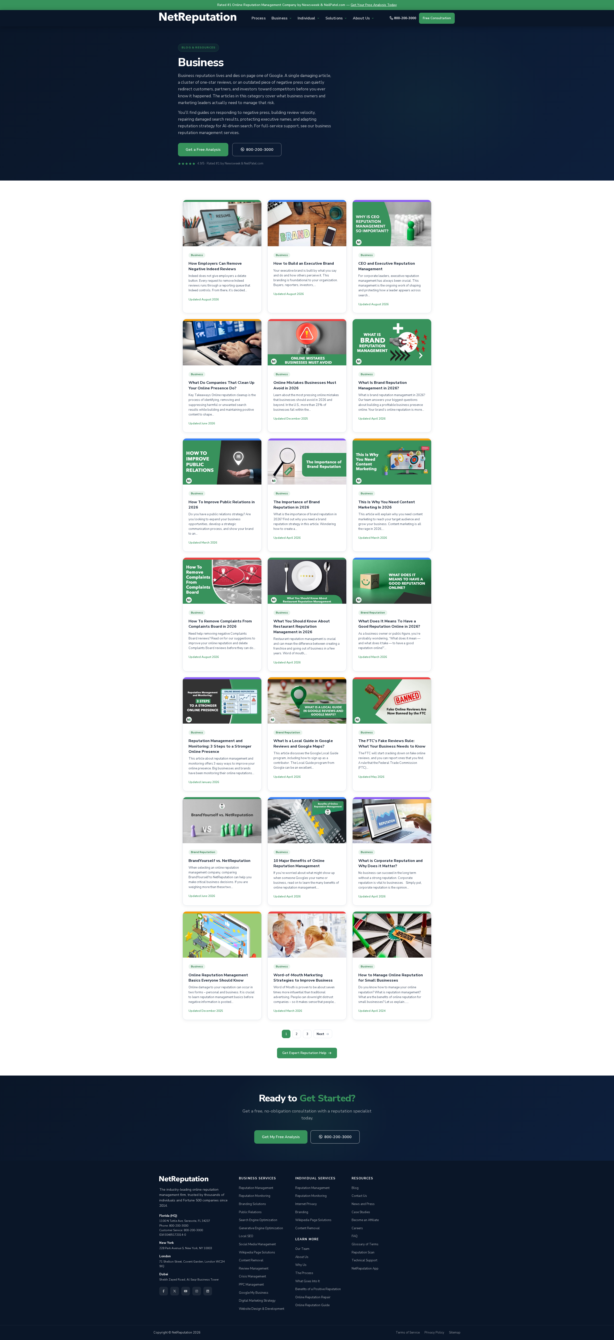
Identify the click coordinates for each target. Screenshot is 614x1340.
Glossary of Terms (365, 1244)
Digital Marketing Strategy (257, 1301)
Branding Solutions (252, 1204)
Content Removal (251, 1260)
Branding (301, 1212)
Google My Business (253, 1293)
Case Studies (361, 1212)
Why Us (301, 1265)
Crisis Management (252, 1277)
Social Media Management (257, 1244)
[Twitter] (174, 1291)
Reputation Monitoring (254, 1196)
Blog (355, 1188)
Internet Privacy (306, 1204)
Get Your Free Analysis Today (374, 5)
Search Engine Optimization (258, 1220)
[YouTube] (185, 1291)
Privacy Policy (434, 1333)
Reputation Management (256, 1188)
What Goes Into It (307, 1281)
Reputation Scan (363, 1252)
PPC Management (251, 1284)
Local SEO (246, 1236)
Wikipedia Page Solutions (257, 1252)
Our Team (302, 1249)
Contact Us (359, 1196)
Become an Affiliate (365, 1220)
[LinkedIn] (207, 1291)
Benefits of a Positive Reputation (318, 1289)
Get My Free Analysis (281, 1136)
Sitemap (454, 1333)
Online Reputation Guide (312, 1305)
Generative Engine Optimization (261, 1228)
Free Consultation (437, 18)
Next (320, 1034)
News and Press (363, 1204)
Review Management (253, 1268)
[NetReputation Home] (197, 18)
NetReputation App (365, 1268)
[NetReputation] (183, 1179)
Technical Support (364, 1260)
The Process (304, 1273)
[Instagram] (196, 1291)
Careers (357, 1228)
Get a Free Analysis (203, 149)
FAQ (355, 1236)
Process (259, 18)
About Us (301, 1257)
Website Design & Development (261, 1309)
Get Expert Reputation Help (304, 1053)
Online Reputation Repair (313, 1297)
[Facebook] (163, 1291)
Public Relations (250, 1212)
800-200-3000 (405, 18)
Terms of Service (408, 1333)
